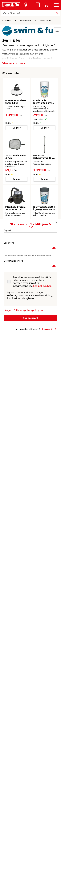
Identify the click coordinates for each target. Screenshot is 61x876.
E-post (7, 230)
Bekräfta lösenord (13, 261)
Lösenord (9, 243)
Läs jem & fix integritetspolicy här (24, 310)
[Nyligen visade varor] (58, 31)
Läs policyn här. (42, 286)
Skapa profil (30, 318)
